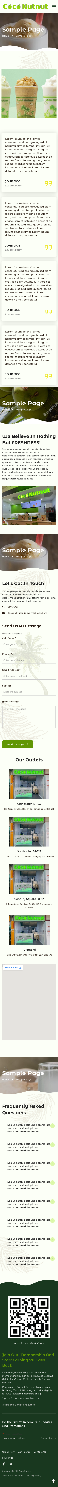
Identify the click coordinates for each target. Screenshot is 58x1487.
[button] (29, 1128)
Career (28, 1452)
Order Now (8, 1452)
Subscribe (46, 1438)
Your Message (11, 701)
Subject (6, 685)
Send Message (15, 744)
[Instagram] (10, 1463)
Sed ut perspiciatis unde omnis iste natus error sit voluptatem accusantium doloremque (28, 1128)
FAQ (19, 1452)
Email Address (11, 669)
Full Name (9, 638)
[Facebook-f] (3, 1463)
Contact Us (40, 1452)
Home (5, 36)
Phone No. (9, 654)
